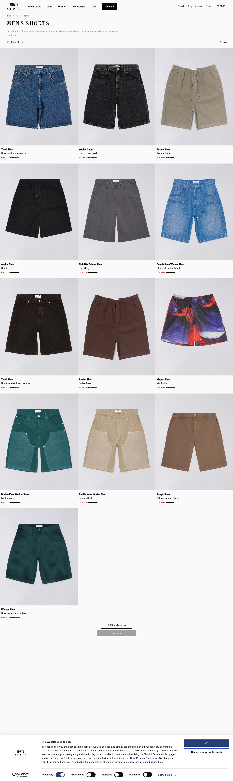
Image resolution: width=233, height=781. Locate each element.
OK (206, 743)
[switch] (91, 775)
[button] (221, 6)
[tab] (100, 6)
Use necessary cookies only (206, 752)
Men (18, 15)
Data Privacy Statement (144, 758)
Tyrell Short (13, 151)
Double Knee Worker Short (170, 266)
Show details (165, 774)
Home (9, 15)
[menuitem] (34, 6)
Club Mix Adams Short (90, 266)
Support (209, 6)
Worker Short (88, 151)
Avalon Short (163, 151)
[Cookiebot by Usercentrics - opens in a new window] (20, 774)
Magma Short (163, 381)
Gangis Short (168, 496)
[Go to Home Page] (14, 6)
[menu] (72, 6)
